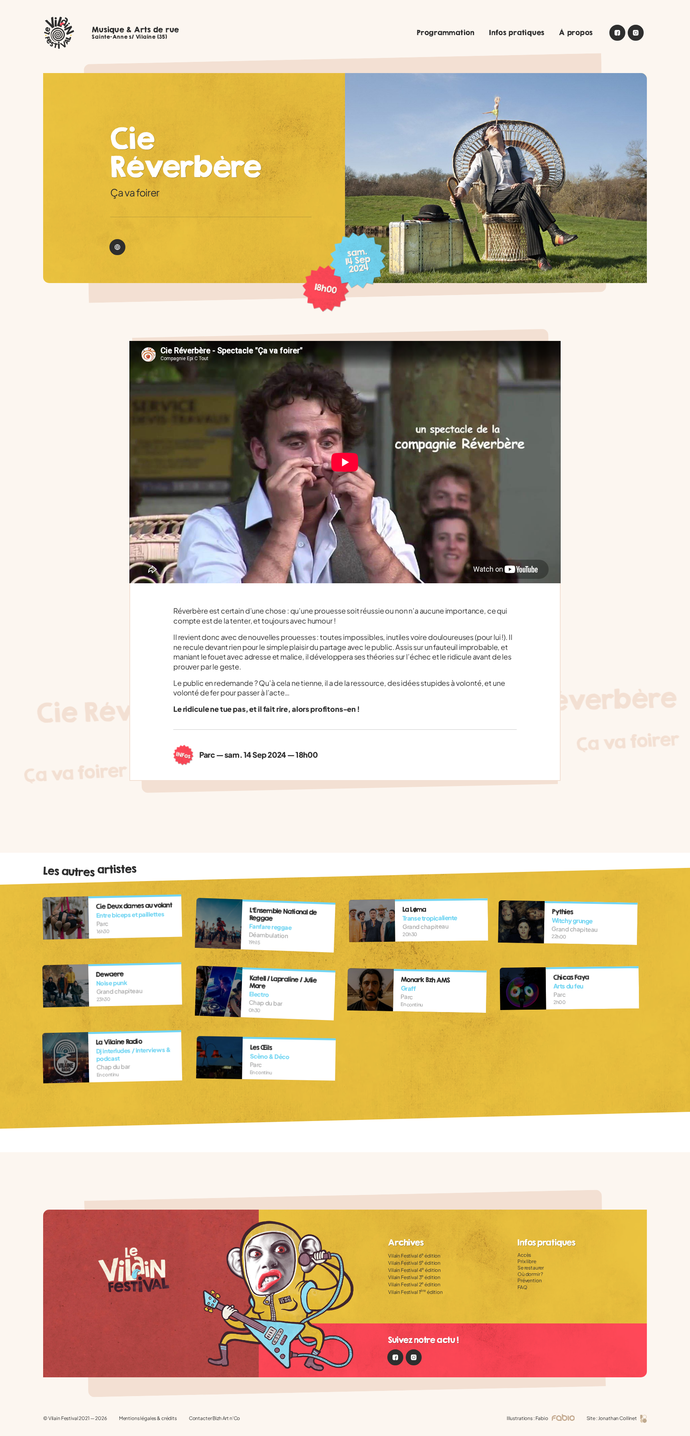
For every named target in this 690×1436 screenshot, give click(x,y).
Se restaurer (531, 1268)
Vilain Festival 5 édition (414, 1263)
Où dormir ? (530, 1274)
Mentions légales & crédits (148, 1418)
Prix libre (527, 1261)
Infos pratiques (517, 32)
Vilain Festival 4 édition (414, 1270)
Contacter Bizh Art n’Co (214, 1418)
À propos (576, 32)
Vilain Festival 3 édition (414, 1277)
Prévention (530, 1280)
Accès (524, 1255)
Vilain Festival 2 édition (414, 1284)
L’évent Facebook (617, 33)
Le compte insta (636, 33)
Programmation (446, 32)
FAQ (522, 1287)
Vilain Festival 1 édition (415, 1292)
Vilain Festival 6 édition (414, 1256)
